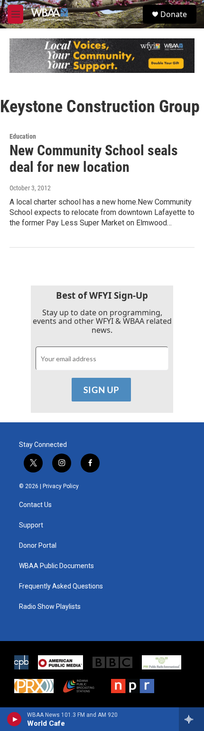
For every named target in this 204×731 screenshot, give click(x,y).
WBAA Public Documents (56, 566)
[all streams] (191, 719)
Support (31, 525)
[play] (14, 719)
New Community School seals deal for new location (93, 158)
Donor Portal (37, 545)
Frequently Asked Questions (61, 586)
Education (22, 136)
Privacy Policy (61, 486)
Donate (173, 14)
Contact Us (35, 504)
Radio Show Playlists (50, 606)
